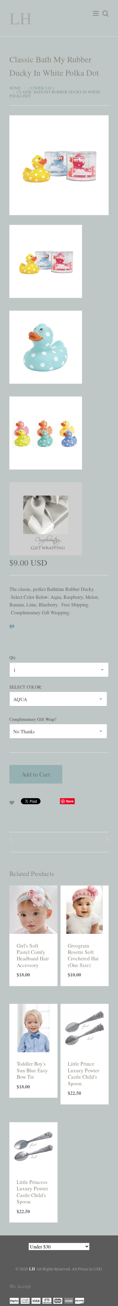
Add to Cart (35, 774)
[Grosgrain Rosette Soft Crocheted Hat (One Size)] (85, 909)
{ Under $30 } (41, 88)
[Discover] (79, 1300)
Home (15, 88)
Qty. (13, 657)
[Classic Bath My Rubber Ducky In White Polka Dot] (59, 164)
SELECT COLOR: (25, 687)
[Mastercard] (47, 1300)
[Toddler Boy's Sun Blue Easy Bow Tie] (33, 1027)
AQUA (20, 699)
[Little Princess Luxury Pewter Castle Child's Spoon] (33, 1145)
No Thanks (24, 731)
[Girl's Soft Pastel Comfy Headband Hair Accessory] (33, 909)
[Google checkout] (25, 1300)
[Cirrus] (58, 1300)
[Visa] (36, 1300)
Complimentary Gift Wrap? (32, 719)
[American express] (69, 1300)
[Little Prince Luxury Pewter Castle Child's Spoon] (85, 1027)
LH (20, 18)
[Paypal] (14, 1300)
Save (70, 801)
